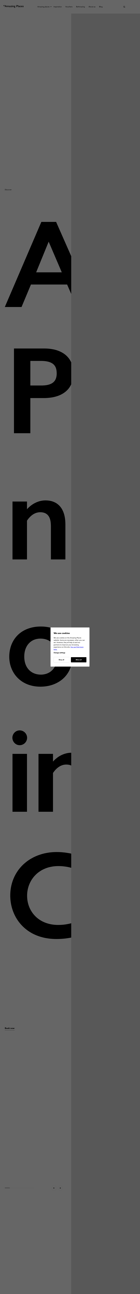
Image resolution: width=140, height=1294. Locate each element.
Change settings (59, 653)
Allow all (79, 660)
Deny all (61, 660)
